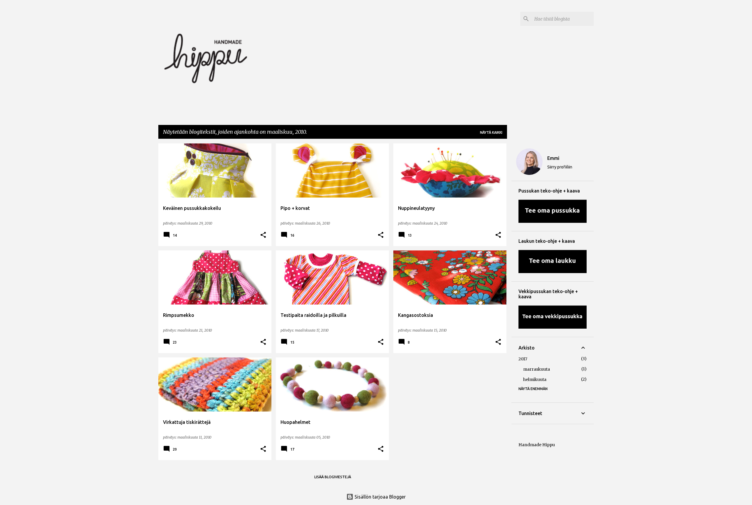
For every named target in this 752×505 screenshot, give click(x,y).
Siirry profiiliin (559, 167)
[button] (263, 235)
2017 (522, 359)
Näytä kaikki (491, 132)
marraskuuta (536, 369)
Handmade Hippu (536, 444)
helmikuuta (534, 379)
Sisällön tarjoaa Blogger (379, 496)
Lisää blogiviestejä (332, 477)
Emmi (553, 158)
